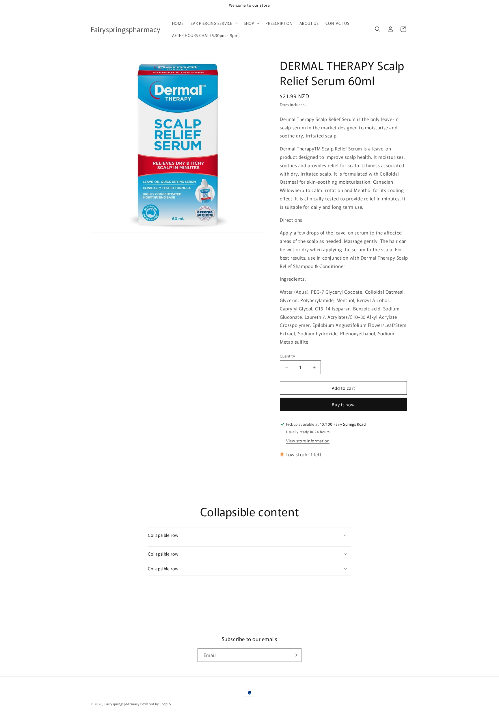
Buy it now (343, 404)
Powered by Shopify (155, 703)
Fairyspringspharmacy (122, 703)
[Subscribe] (294, 655)
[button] (213, 23)
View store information (307, 441)
